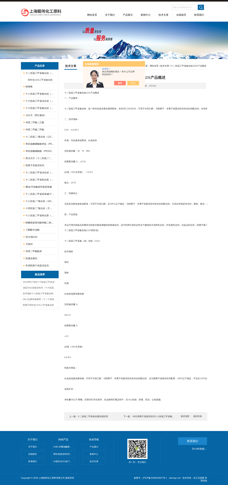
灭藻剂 (29, 244)
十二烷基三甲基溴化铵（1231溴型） (40, 172)
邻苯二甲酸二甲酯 (35, 129)
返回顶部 (185, 416)
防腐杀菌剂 (31, 258)
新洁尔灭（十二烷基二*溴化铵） (40, 158)
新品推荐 (40, 274)
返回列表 (197, 416)
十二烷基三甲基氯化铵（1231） (40, 73)
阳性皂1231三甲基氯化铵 (40, 80)
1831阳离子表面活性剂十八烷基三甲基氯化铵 (154, 416)
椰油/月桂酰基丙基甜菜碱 (39, 186)
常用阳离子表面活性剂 (37, 265)
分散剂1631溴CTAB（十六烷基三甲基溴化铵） (64, 461)
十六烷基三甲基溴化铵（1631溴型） (40, 101)
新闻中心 (146, 15)
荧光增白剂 (31, 237)
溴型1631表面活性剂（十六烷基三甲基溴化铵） (40, 287)
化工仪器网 (198, 478)
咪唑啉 (29, 86)
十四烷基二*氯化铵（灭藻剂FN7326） (40, 208)
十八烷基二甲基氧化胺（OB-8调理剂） (40, 215)
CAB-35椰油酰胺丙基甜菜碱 (64, 446)
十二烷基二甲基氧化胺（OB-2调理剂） (40, 179)
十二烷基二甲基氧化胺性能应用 (93, 416)
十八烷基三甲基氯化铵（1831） (40, 93)
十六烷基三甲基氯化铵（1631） (40, 108)
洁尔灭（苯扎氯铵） (36, 115)
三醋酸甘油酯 (33, 229)
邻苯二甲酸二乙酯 (35, 122)
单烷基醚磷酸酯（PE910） (39, 151)
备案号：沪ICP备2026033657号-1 (150, 478)
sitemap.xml (175, 478)
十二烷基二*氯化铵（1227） (40, 136)
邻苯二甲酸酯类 (34, 251)
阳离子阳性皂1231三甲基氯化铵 (38, 305)
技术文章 (163, 15)
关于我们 (110, 15)
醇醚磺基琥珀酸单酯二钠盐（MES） (40, 222)
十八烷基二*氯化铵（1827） (40, 201)
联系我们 (199, 15)
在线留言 (181, 15)
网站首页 (92, 15)
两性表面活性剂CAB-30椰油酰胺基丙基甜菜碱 (64, 454)
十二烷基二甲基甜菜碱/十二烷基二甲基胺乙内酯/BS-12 (40, 194)
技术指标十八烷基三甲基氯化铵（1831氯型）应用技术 (40, 293)
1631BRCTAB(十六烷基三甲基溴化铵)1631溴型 (40, 282)
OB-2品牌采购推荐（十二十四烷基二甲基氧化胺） (40, 299)
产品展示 (128, 15)
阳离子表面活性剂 (35, 165)
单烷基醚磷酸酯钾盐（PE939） (40, 144)
